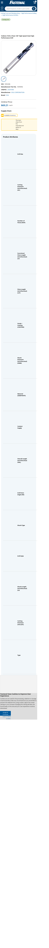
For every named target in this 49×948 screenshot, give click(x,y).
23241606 (10, 90)
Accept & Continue (5, 713)
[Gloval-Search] (34, 8)
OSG (7, 95)
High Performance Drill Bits (10, 15)
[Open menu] (1, 2)
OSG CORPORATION (17, 92)
